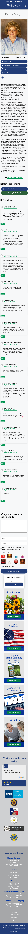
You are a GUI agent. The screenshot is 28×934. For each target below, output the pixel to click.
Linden (14, 870)
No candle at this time (8, 566)
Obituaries (14, 917)
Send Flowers (7, 72)
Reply (2, 223)
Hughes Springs (13, 858)
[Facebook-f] (13, 920)
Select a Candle (6, 552)
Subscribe (14, 584)
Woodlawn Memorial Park (13, 891)
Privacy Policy (14, 932)
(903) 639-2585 (14, 866)
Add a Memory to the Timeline (11, 65)
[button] (25, 6)
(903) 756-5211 (14, 877)
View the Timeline (10, 189)
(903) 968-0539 (14, 888)
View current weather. (15, 178)
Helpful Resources (14, 914)
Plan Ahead (14, 912)
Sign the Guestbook (9, 69)
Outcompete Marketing (19, 928)
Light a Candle (7, 61)
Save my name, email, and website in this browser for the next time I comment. (13, 548)
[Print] (2, 77)
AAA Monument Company (13, 900)
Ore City (13, 881)
